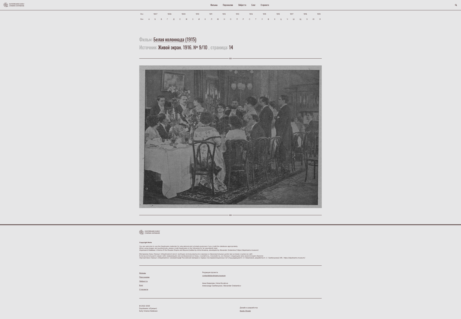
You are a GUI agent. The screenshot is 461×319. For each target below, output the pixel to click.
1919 (319, 14)
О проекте (265, 4)
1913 (237, 14)
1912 (224, 14)
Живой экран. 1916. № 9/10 (182, 47)
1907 (155, 14)
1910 (197, 14)
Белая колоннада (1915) (174, 39)
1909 (183, 14)
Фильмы (214, 4)
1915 (264, 14)
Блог (253, 4)
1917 (291, 14)
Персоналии (228, 4)
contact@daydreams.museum (214, 276)
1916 (278, 14)
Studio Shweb (245, 311)
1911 (210, 14)
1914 (251, 14)
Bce (141, 14)
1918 (305, 14)
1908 (169, 14)
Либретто (242, 4)
